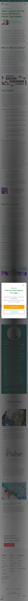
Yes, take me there (14, 307)
